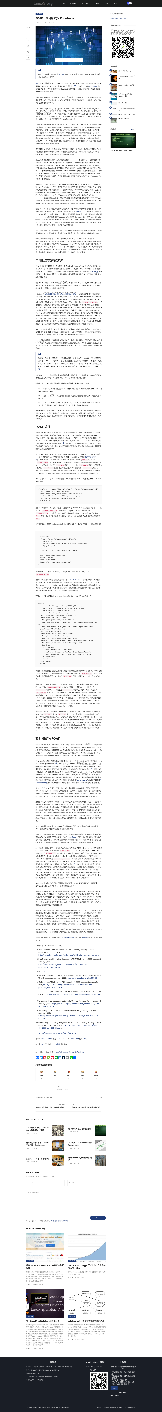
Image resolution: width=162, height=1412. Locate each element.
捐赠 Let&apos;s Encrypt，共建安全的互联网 (45, 1267)
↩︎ (64, 946)
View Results (123, 1392)
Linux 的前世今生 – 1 (124, 119)
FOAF (61, 74)
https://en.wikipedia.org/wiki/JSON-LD (82, 978)
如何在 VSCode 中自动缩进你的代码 (86, 1107)
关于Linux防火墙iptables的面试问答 (42, 1321)
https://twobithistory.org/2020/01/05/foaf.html (57, 1033)
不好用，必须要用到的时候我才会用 (123, 1382)
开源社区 (97, 3)
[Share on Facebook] (28, 40)
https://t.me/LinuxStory (94, 1367)
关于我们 (99, 1407)
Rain (60, 60)
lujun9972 (61, 1039)
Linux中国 (39, 14)
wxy (85, 1039)
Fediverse (80, 211)
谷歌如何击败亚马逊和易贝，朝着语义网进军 (60, 294)
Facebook (93, 86)
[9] (75, 864)
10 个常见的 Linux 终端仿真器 (79, 1129)
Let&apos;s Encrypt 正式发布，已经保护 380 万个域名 (87, 1267)
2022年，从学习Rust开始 (126, 85)
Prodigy (95, 271)
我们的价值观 (114, 1407)
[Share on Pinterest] (28, 52)
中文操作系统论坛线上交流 (118, 18)
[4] (63, 443)
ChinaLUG (122, 1407)
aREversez (75, 1039)
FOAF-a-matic (74, 580)
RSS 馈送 (85, 937)
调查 (115, 3)
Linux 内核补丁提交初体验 (126, 115)
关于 (106, 3)
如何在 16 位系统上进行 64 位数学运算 (50, 1107)
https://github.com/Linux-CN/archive (69, 1052)
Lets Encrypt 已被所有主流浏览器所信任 (86, 1321)
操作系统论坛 (131, 1407)
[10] (93, 896)
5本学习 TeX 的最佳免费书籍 (126, 110)
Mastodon (73, 837)
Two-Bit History (46, 1039)
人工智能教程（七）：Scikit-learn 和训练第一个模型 (37, 1128)
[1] (75, 86)
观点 (52, 1097)
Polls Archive (115, 1396)
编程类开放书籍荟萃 (124, 71)
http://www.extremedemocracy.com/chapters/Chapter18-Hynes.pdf (72, 994)
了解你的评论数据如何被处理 (59, 1221)
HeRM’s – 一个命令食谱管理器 (37, 1159)
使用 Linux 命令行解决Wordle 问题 (125, 95)
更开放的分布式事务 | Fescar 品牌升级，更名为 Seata (37, 1143)
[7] (91, 768)
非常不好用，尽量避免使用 (121, 1384)
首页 (64, 3)
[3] (81, 440)
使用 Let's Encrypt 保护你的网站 (80, 1159)
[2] (39, 369)
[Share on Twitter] (28, 46)
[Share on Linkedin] (28, 58)
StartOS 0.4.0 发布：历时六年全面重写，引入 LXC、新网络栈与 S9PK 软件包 (49, 1367)
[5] (37, 526)
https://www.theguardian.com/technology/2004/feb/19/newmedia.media (68, 955)
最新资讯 (73, 3)
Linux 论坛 (85, 3)
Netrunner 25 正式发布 (33, 1373)
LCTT (43, 1044)
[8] (101, 779)
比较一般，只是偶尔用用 (120, 1380)
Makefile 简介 (122, 103)
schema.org (82, 780)
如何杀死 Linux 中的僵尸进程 (126, 77)
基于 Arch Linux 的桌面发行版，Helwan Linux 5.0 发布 (42, 1370)
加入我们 (106, 1407)
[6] (56, 763)
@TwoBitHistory (68, 937)
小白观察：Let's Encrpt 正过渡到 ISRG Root (80, 1143)
